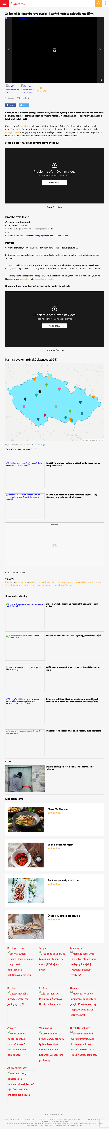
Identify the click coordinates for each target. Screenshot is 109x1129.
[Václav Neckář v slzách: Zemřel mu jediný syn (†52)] (21, 1010)
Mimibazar (76, 948)
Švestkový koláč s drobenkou (64, 915)
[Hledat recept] (98, 3)
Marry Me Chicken (58, 809)
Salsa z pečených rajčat (60, 844)
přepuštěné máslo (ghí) (49, 236)
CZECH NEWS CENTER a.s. (29, 1120)
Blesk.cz (12, 988)
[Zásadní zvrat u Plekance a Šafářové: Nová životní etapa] (52, 1010)
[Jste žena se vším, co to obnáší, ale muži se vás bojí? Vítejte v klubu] (52, 970)
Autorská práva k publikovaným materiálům (20, 1123)
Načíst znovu (54, 183)
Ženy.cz (43, 948)
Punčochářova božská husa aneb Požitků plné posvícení (73, 730)
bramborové (26, 126)
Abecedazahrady (17, 1067)
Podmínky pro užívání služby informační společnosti (52, 1123)
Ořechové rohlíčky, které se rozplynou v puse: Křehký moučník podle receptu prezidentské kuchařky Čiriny (72, 700)
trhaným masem (12, 132)
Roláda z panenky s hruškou (63, 880)
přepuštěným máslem (44, 279)
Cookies (100, 1123)
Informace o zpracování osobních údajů (83, 1123)
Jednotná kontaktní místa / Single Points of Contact (43, 1125)
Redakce (55, 1114)
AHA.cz (43, 988)
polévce (69, 129)
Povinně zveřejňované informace (71, 1125)
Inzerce (48, 1114)
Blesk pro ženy (15, 948)
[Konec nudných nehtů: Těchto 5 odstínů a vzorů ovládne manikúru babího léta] (21, 1050)
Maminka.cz (45, 1027)
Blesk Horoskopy (80, 1027)
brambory (23, 265)
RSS (62, 1114)
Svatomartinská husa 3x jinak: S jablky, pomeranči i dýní (73, 635)
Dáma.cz (75, 988)
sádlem (26, 279)
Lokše (43, 129)
